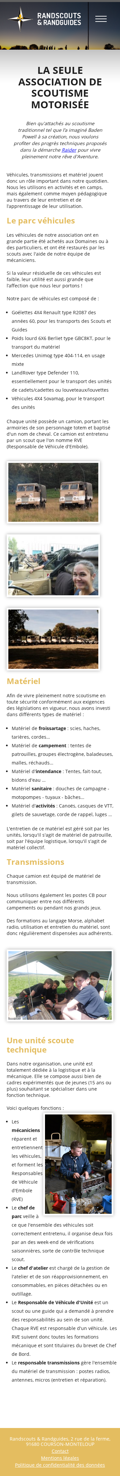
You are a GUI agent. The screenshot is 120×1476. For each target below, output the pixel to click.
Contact (60, 1451)
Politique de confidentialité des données (60, 1465)
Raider (69, 150)
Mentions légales (60, 1458)
